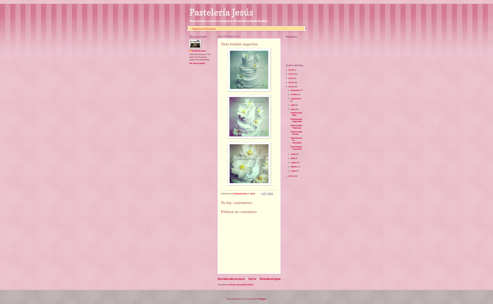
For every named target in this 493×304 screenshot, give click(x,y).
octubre (294, 94)
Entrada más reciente (231, 278)
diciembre (295, 90)
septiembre (296, 98)
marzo (294, 162)
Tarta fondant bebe (296, 114)
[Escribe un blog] (264, 194)
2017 (291, 74)
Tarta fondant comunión (296, 147)
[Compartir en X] (267, 194)
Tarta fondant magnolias (296, 120)
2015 (291, 78)
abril (293, 158)
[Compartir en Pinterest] (272, 194)
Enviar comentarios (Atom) (241, 284)
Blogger (262, 299)
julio (293, 105)
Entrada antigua (270, 278)
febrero (294, 166)
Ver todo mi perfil (197, 63)
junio (293, 109)
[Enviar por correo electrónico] (262, 194)
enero (293, 171)
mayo (293, 154)
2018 (291, 70)
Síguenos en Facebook (204, 28)
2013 (291, 87)
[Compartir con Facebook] (269, 194)
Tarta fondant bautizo (296, 133)
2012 (291, 176)
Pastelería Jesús (221, 12)
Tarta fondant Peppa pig (296, 126)
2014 (291, 82)
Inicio (252, 278)
